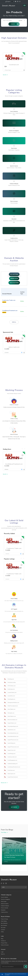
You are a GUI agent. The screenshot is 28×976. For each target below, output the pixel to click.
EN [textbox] (12, 1)
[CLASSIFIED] (23, 537)
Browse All (3, 782)
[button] (14, 887)
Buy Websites (4, 923)
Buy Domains (4, 925)
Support (8, 1)
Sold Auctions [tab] (14, 282)
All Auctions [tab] (14, 274)
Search (13, 24)
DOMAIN (7, 553)
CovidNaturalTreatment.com (14, 464)
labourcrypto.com (14, 347)
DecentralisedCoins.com (14, 574)
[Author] (23, 554)
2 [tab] (13, 866)
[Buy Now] (21, 579)
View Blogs (3, 832)
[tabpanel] (14, 851)
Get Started (14, 807)
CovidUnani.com (14, 64)
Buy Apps (3, 927)
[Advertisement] (14, 370)
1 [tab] (12, 866)
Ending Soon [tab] (14, 278)
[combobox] (12, 1)
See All (4, 75)
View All (14, 322)
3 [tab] (15, 866)
